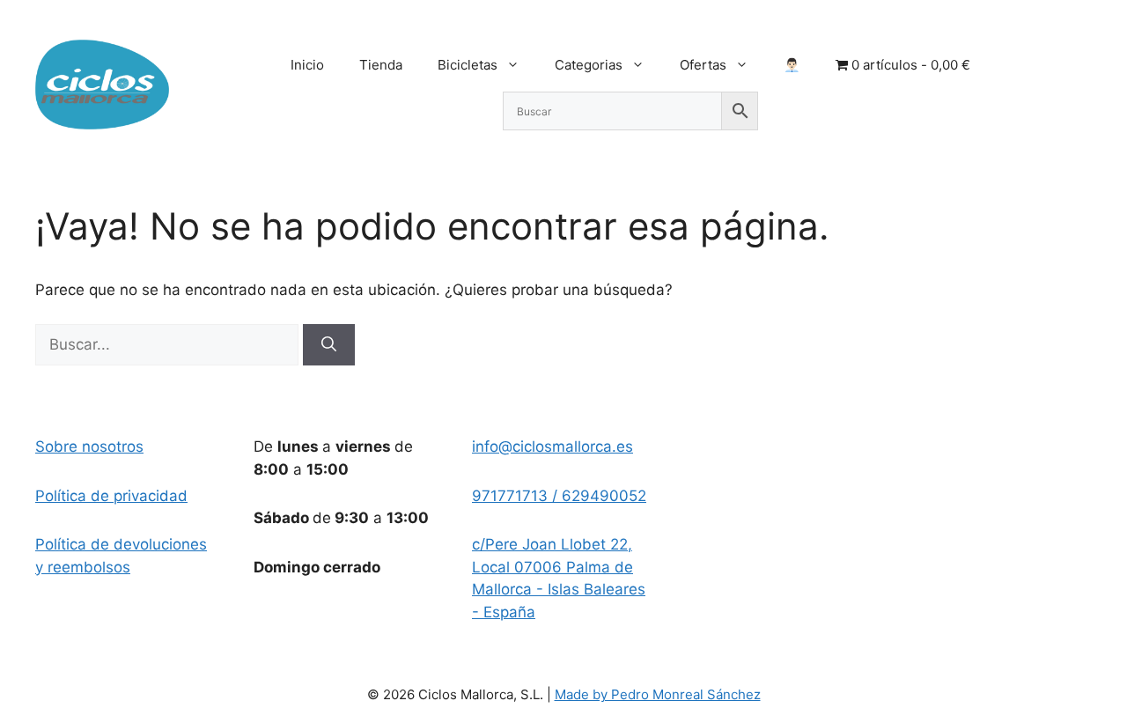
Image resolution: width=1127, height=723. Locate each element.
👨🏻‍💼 (792, 64)
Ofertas (703, 64)
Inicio (307, 64)
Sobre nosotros (89, 446)
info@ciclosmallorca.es (552, 446)
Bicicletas (467, 64)
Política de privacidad (111, 496)
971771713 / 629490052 (559, 496)
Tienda (380, 64)
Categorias (588, 64)
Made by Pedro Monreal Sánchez (658, 694)
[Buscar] (329, 345)
